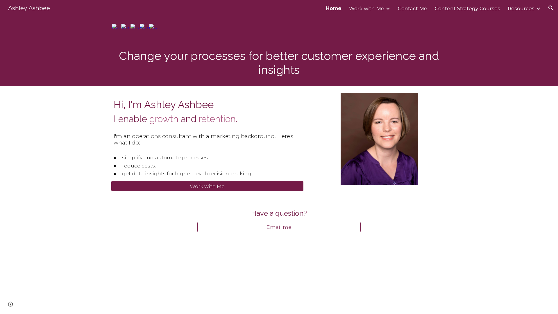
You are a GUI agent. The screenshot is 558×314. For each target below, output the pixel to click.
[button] (551, 8)
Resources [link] (521, 8)
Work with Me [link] (366, 8)
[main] (279, 63)
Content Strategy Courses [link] (467, 8)
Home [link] (333, 8)
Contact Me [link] (412, 8)
